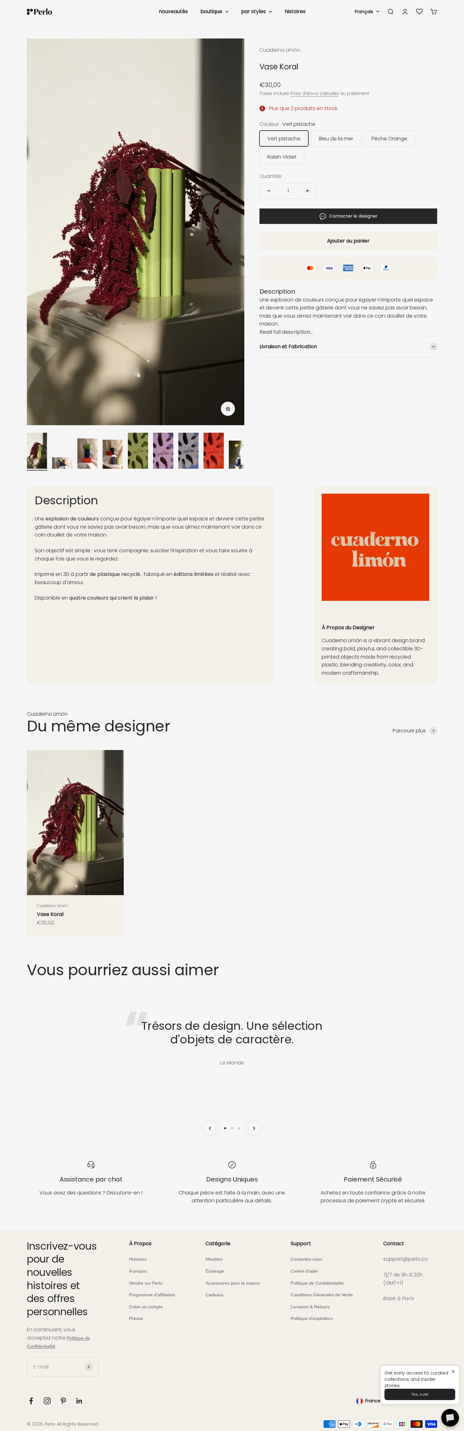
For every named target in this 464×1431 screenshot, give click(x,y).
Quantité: (270, 176)
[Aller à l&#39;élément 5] (138, 452)
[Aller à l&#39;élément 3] (87, 454)
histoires (295, 11)
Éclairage (214, 1271)
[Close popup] (453, 1371)
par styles (253, 11)
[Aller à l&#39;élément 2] (62, 464)
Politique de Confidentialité (317, 1283)
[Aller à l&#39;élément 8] (214, 452)
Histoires (137, 1259)
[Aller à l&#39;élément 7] (188, 452)
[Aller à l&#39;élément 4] (113, 455)
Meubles (214, 1259)
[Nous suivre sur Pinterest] (63, 1401)
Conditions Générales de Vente (322, 1294)
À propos (138, 1271)
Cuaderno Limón (279, 50)
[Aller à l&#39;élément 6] (163, 452)
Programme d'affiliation (152, 1294)
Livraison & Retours (310, 1306)
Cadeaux (214, 1294)
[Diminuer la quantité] (269, 190)
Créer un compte (146, 1306)
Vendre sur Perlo (146, 1283)
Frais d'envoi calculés (314, 93)
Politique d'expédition (312, 1318)
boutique (211, 11)
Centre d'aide (304, 1271)
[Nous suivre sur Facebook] (31, 1401)
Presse (136, 1318)
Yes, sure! (420, 1394)
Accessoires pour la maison (232, 1283)
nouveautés (173, 11)
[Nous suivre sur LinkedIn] (79, 1401)
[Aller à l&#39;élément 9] (239, 456)
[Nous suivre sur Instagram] (47, 1401)
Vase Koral (50, 914)
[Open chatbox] (450, 1418)
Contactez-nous (306, 1259)
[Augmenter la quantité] (307, 190)
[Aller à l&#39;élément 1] (37, 452)
